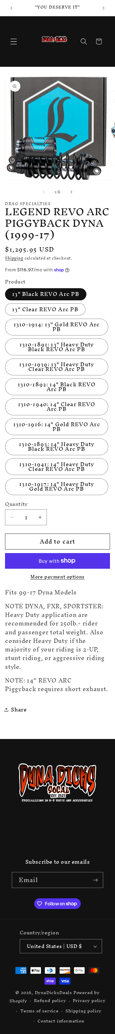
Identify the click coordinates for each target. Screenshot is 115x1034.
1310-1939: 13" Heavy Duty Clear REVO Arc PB (56, 367)
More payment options (57, 577)
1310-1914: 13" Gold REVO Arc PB (57, 327)
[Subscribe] (95, 880)
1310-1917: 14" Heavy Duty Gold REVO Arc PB (56, 486)
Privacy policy (89, 1001)
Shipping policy (83, 1011)
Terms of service (39, 1011)
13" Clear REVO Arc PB (45, 309)
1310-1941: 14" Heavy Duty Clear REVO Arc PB (56, 466)
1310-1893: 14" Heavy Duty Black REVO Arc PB (56, 446)
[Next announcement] (103, 7)
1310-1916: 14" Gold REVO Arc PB (56, 426)
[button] (13, 41)
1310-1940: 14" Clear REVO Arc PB (57, 406)
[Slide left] (43, 191)
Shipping (14, 258)
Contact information (60, 1021)
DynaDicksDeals (54, 992)
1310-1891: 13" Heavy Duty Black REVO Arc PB (56, 346)
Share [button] (19, 710)
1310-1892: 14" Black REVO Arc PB (57, 386)
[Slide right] (71, 191)
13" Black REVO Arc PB (45, 294)
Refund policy (50, 1001)
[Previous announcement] (11, 7)
